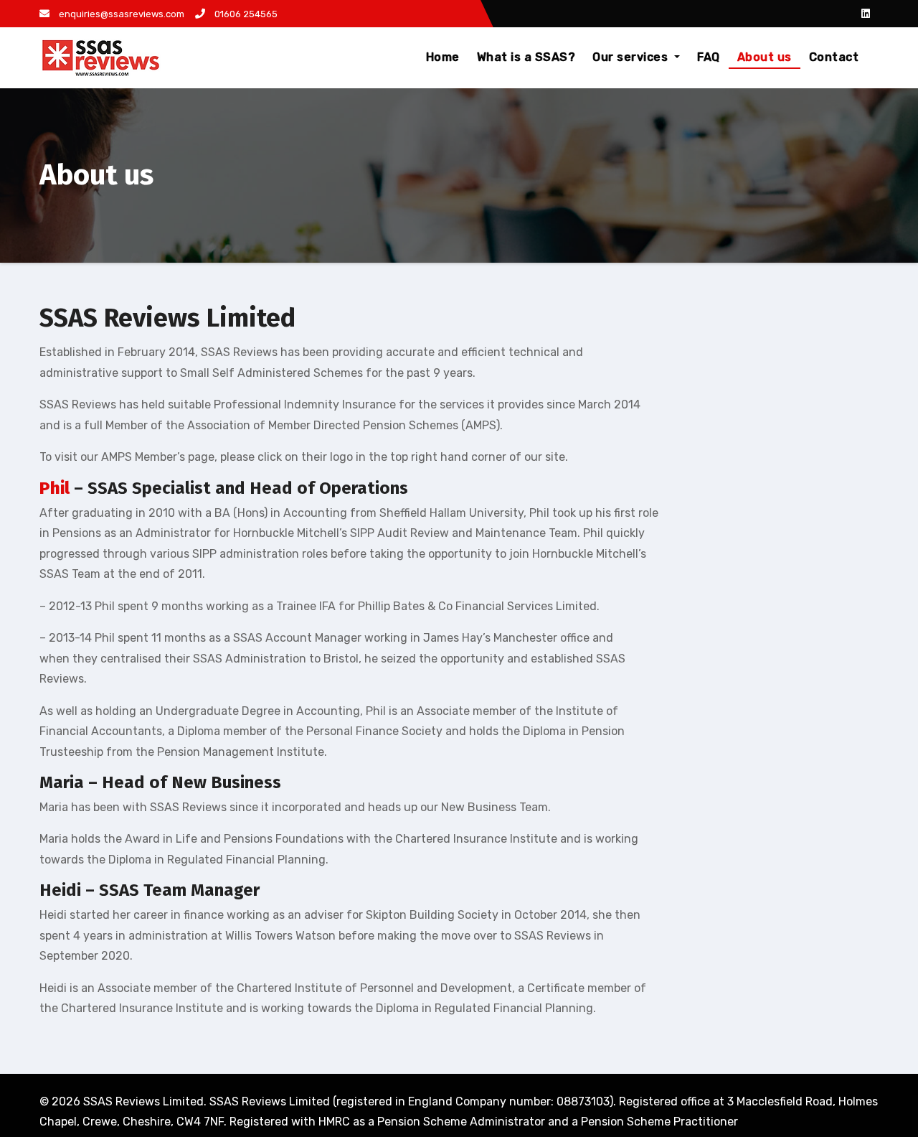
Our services (631, 57)
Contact (834, 57)
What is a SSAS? (526, 57)
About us (764, 57)
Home (443, 57)
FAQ (708, 57)
